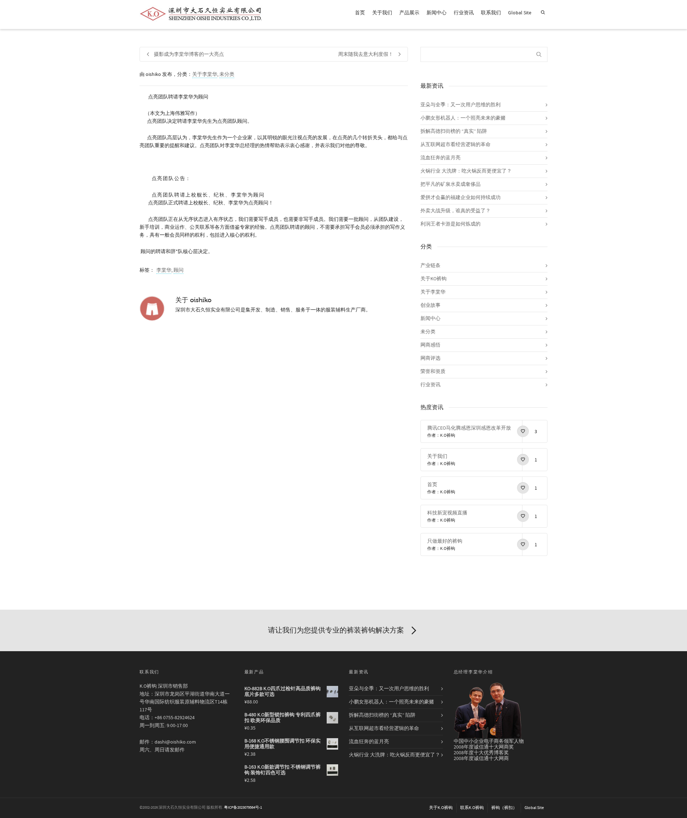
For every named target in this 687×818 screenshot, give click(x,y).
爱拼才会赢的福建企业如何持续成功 (460, 197)
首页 (360, 13)
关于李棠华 (204, 74)
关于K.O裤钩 (441, 807)
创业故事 (430, 305)
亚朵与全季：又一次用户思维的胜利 (460, 105)
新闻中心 (437, 13)
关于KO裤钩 (433, 279)
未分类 (226, 74)
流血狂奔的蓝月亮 (440, 158)
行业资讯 (464, 13)
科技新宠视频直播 (447, 513)
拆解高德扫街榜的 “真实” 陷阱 (453, 131)
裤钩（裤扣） (504, 807)
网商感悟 (430, 345)
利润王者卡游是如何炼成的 (450, 224)
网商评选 (430, 358)
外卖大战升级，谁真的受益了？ (455, 211)
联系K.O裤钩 (472, 807)
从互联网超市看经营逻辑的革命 (455, 144)
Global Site (519, 13)
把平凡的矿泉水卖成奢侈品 (450, 184)
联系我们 (491, 13)
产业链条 (430, 265)
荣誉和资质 (432, 371)
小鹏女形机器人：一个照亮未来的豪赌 (463, 118)
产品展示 (409, 13)
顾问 (179, 270)
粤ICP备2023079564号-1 (243, 807)
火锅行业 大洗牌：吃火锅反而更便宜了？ (466, 171)
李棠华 (163, 270)
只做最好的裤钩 (444, 541)
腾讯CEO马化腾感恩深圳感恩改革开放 (469, 428)
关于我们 (382, 13)
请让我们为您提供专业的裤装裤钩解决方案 (336, 630)
